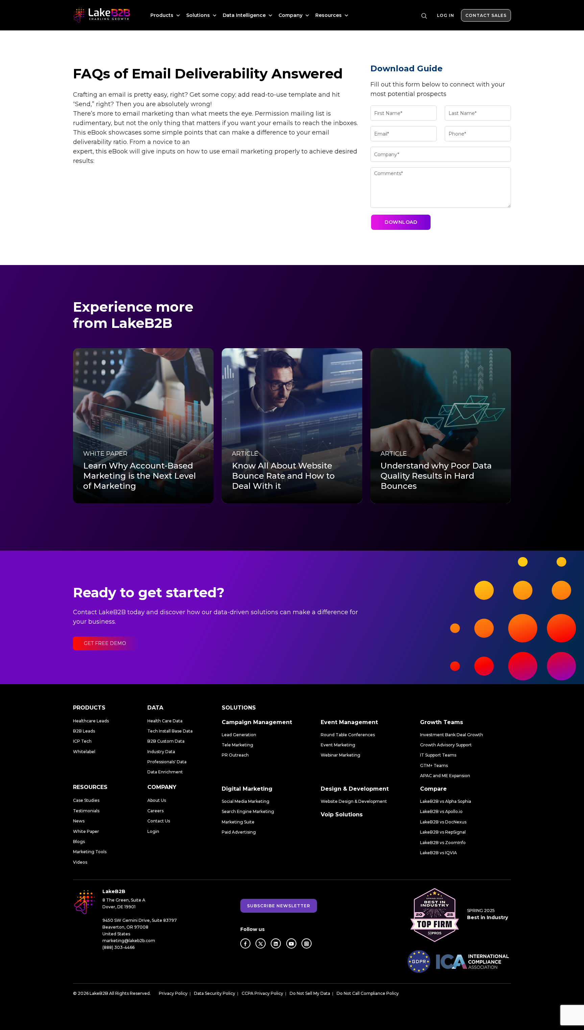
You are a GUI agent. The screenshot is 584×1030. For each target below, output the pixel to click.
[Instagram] (306, 943)
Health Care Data (164, 720)
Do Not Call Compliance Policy (368, 993)
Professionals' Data (167, 761)
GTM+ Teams (434, 765)
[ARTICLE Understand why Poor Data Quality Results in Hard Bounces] (440, 425)
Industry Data (161, 751)
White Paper (86, 831)
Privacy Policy (173, 993)
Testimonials (86, 810)
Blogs (79, 841)
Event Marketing (338, 744)
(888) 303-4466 (118, 947)
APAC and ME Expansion (445, 775)
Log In (445, 15)
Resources (329, 15)
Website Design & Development (354, 801)
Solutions (198, 15)
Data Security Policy (214, 993)
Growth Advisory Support (446, 744)
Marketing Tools (89, 851)
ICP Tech (82, 741)
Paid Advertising (239, 832)
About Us (156, 800)
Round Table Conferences (348, 734)
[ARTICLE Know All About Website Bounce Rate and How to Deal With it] (292, 425)
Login (153, 831)
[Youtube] (291, 943)
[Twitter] (261, 943)
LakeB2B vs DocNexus (443, 821)
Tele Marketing (237, 744)
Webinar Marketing (340, 755)
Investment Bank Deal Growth (451, 734)
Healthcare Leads (91, 720)
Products (162, 15)
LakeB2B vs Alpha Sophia (445, 801)
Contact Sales (486, 15)
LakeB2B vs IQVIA (438, 852)
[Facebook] (245, 943)
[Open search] (424, 16)
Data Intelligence (245, 15)
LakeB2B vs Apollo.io (441, 811)
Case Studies (86, 800)
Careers (155, 810)
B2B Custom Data (166, 741)
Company (291, 15)
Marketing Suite (238, 821)
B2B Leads (84, 731)
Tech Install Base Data (170, 731)
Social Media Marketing (245, 801)
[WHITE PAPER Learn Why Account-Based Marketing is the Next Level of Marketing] (143, 425)
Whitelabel (84, 751)
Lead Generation (239, 734)
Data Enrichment (165, 771)
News (78, 820)
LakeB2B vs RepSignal (443, 832)
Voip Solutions (342, 814)
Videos (80, 862)
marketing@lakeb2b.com (128, 940)
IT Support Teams (438, 755)
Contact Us (158, 820)
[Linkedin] (276, 943)
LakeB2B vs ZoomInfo (443, 842)
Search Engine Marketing (248, 811)
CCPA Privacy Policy (262, 993)
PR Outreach (235, 755)
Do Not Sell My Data (310, 993)
